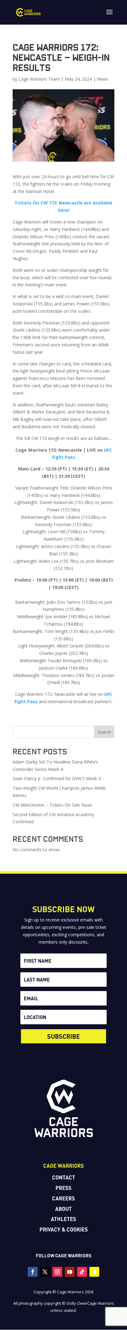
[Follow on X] (45, 1272)
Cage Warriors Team (39, 79)
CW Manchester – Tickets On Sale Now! (52, 805)
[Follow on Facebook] (33, 1272)
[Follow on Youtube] (70, 1272)
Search (104, 732)
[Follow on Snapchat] (94, 1272)
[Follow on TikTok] (82, 1272)
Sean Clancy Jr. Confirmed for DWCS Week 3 (57, 778)
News (102, 79)
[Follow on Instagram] (57, 1272)
